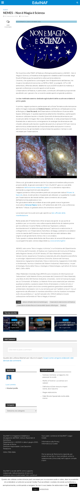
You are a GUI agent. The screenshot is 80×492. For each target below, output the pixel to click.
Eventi (5, 9)
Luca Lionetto (11, 384)
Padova (63, 305)
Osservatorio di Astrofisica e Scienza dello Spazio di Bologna (37, 305)
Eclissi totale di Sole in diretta (14, 324)
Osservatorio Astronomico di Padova (62, 302)
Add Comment (7, 26)
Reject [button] (35, 489)
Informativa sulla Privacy (50, 441)
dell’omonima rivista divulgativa (36, 187)
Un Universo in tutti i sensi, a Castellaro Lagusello (65, 324)
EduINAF (40, 2)
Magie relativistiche (49, 392)
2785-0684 (12, 452)
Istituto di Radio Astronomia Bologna (35, 302)
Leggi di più (44, 489)
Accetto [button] (73, 485)
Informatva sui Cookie (50, 443)
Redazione (7, 448)
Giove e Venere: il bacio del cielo (40, 324)
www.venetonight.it (57, 241)
